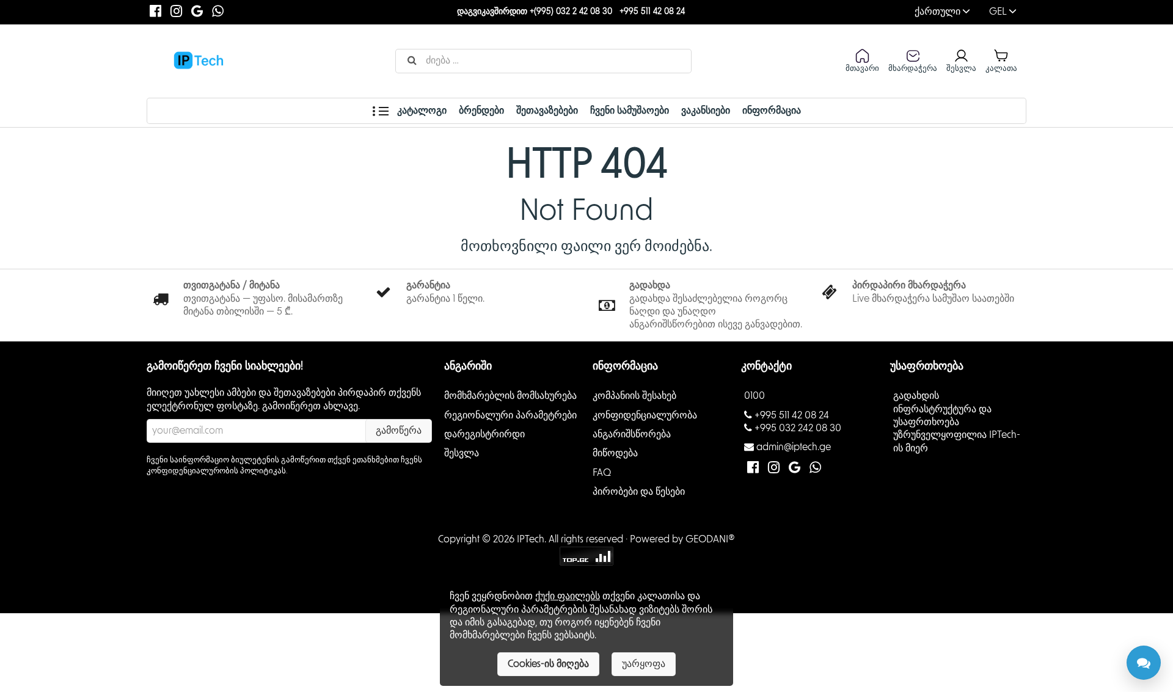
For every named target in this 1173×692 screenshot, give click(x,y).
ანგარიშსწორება (632, 434)
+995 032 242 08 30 (798, 428)
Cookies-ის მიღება (548, 664)
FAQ (602, 472)
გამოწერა (399, 430)
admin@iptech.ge (793, 447)
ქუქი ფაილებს (567, 596)
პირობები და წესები (639, 492)
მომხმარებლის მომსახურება (510, 396)
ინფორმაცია (771, 110)
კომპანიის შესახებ (634, 396)
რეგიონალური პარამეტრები (510, 415)
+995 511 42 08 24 (652, 11)
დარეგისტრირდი (484, 434)
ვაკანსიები (705, 110)
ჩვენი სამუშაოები (629, 110)
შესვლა (461, 453)
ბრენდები (481, 110)
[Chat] (1144, 663)
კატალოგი (421, 110)
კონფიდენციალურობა (645, 415)
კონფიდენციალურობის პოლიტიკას (216, 471)
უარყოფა (643, 664)
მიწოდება (615, 453)
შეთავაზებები (547, 110)
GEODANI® (710, 539)
